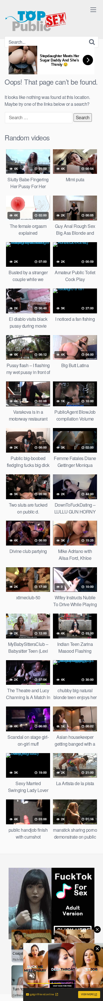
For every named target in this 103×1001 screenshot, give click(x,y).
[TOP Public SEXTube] (36, 18)
